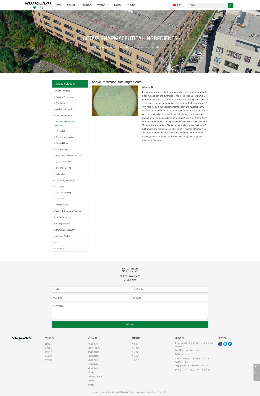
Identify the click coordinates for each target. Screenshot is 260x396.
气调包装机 (93, 344)
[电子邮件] (256, 366)
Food (58, 242)
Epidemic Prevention (64, 97)
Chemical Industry (63, 115)
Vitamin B (61, 131)
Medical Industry (62, 90)
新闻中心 (118, 5)
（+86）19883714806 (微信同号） (196, 370)
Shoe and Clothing (63, 236)
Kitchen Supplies (62, 205)
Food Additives (62, 143)
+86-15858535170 (190, 354)
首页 (58, 5)
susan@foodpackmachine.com (195, 366)
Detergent (60, 187)
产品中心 (101, 5)
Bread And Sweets (63, 168)
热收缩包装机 (94, 364)
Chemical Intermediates (65, 137)
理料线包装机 (94, 356)
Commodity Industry (64, 180)
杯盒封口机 (93, 360)
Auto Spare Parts (63, 223)
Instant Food (61, 174)
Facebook (220, 344)
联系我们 (131, 5)
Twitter (225, 344)
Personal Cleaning (63, 193)
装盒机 (91, 372)
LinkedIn (230, 344)
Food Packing (61, 149)
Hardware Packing (63, 217)
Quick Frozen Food (63, 162)
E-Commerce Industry (64, 230)
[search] (230, 5)
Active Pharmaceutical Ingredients (64, 123)
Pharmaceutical (62, 103)
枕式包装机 (93, 368)
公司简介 (49, 344)
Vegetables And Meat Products (69, 156)
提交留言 (130, 324)
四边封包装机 (94, 352)
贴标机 (91, 385)
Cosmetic (60, 199)
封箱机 (91, 380)
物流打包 (49, 352)
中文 (178, 5)
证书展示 (49, 348)
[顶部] (256, 378)
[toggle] (85, 91)
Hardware (60, 248)
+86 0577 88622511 (190, 350)
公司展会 (49, 356)
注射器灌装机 (94, 348)
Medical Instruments (64, 109)
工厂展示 (49, 360)
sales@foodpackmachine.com (196, 358)
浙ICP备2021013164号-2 (157, 392)
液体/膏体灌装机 (95, 376)
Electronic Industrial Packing (68, 211)
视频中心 (87, 5)
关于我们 (70, 5)
